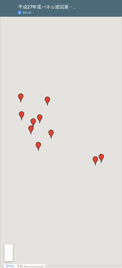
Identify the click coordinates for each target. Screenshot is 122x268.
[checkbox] (81, 6)
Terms (10, 265)
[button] (31, 130)
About (26, 12)
